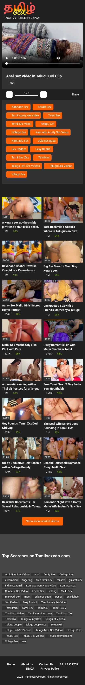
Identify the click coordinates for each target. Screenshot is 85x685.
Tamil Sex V (59, 607)
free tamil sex (44, 580)
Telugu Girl (47, 123)
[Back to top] (77, 676)
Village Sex (18, 174)
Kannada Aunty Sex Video (51, 132)
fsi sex (61, 580)
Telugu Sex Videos (60, 166)
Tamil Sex (54, 115)
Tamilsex (44, 157)
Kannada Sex (19, 107)
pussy (58, 596)
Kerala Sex (44, 107)
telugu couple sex (36, 624)
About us (27, 664)
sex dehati (73, 596)
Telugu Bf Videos (55, 619)
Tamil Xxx (10, 619)
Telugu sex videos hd (60, 635)
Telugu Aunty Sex (31, 619)
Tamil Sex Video (21, 123)
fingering (27, 580)
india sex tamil (13, 585)
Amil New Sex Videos (17, 574)
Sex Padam (18, 149)
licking (52, 591)
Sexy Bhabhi (43, 149)
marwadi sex (12, 596)
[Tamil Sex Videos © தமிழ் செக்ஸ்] (18, 8)
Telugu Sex (11, 635)
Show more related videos (42, 521)
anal (36, 574)
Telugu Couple (13, 624)
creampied (11, 580)
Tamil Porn (11, 607)
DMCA (30, 668)
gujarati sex (75, 580)
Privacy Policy (50, 668)
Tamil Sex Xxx (20, 157)
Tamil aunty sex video (25, 115)
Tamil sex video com (40, 613)
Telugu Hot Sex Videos (25, 166)
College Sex (18, 132)
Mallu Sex (66, 591)
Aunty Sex (49, 574)
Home (11, 664)
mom (27, 596)
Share (75, 94)
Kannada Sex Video (16, 591)
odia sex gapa (46, 140)
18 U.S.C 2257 (69, 664)
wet (24, 641)
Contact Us (46, 664)
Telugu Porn (74, 630)
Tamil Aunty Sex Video (54, 602)
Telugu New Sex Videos (49, 630)
